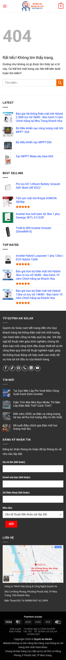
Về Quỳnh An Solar (45, 631)
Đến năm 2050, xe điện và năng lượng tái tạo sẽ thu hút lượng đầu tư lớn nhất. (38, 415)
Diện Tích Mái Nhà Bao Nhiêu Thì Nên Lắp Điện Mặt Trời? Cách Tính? (36, 404)
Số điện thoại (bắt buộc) (16, 492)
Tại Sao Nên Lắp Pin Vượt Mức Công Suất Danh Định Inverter (36, 392)
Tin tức (27, 631)
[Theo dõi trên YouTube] (37, 368)
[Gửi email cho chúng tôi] (18, 368)
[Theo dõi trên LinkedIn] (31, 368)
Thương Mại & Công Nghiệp (39, 629)
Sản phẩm (15, 631)
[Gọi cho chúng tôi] (25, 368)
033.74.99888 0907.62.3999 (32, 600)
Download (33, 634)
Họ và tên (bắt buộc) (14, 462)
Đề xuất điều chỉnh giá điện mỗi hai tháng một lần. (35, 427)
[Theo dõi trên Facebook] (6, 368)
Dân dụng (15, 629)
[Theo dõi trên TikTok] (12, 368)
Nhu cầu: (7, 507)
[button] (5, 6)
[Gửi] (59, 82)
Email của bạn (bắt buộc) (16, 477)
